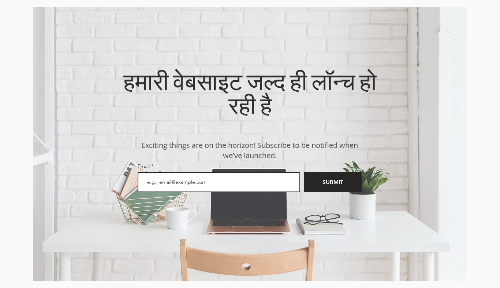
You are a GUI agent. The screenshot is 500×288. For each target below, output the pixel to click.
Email (144, 166)
